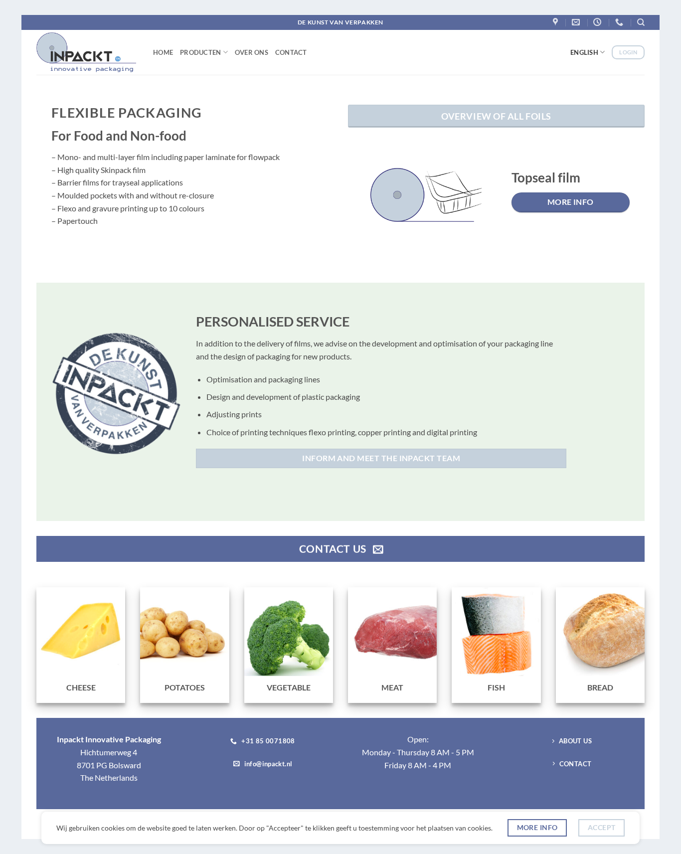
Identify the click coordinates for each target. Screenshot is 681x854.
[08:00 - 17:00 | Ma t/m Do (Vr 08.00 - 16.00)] (598, 22)
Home (163, 52)
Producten (200, 52)
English (584, 52)
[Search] (641, 22)
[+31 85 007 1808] (620, 22)
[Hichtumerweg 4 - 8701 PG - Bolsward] (556, 22)
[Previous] (366, 202)
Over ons (251, 52)
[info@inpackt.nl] (577, 22)
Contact (291, 52)
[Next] (626, 202)
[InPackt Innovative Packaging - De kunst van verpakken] (87, 52)
